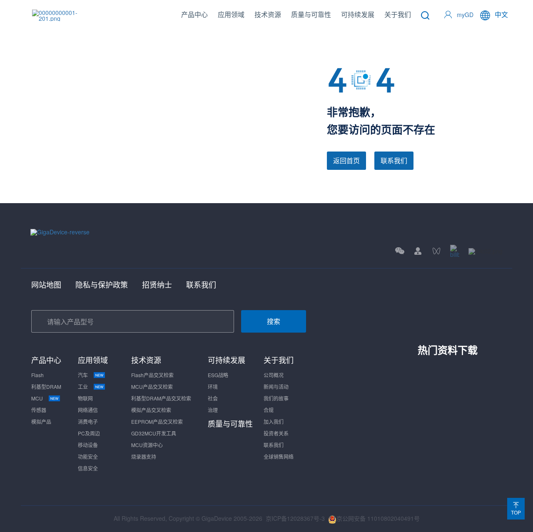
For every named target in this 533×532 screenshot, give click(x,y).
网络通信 (88, 409)
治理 (213, 409)
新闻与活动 (276, 386)
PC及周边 (89, 433)
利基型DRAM (46, 386)
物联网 (85, 398)
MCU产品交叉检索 (152, 386)
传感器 (38, 409)
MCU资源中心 (147, 444)
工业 (83, 386)
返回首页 (346, 160)
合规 (269, 409)
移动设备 (88, 444)
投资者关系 (276, 433)
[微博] (485, 251)
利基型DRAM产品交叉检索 (161, 398)
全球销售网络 (279, 456)
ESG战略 (218, 374)
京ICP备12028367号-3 (295, 518)
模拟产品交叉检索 (151, 409)
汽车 (83, 374)
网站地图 (46, 284)
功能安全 (88, 456)
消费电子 (88, 421)
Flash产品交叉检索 (152, 374)
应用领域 (231, 14)
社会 (213, 398)
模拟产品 (41, 421)
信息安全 (88, 468)
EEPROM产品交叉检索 (157, 421)
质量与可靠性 (311, 14)
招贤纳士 (157, 284)
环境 (213, 386)
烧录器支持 (143, 456)
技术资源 (267, 14)
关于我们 (397, 14)
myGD (465, 14)
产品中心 (194, 14)
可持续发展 (357, 14)
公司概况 (274, 374)
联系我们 (394, 160)
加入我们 (274, 421)
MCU (37, 398)
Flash (37, 374)
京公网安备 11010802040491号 (378, 518)
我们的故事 (276, 398)
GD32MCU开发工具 (153, 433)
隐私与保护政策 (101, 284)
